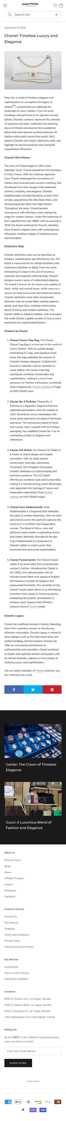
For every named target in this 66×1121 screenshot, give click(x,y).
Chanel (34, 606)
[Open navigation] (5, 5)
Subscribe (18, 1063)
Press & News (12, 860)
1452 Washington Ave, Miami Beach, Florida (29, 1017)
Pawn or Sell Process (16, 973)
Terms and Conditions (16, 934)
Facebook (9, 896)
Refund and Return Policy (19, 947)
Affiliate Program (14, 878)
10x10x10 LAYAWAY (16, 979)
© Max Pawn (33, 1081)
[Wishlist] (55, 5)
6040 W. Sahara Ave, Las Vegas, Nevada (27, 999)
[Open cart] (61, 5)
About (8, 872)
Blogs (7, 866)
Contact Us (10, 916)
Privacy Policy (12, 941)
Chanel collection (42, 387)
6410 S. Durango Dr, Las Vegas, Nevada (27, 1011)
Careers (8, 884)
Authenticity (11, 967)
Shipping (9, 928)
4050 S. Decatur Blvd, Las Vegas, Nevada (27, 1005)
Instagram (10, 890)
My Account (11, 922)
